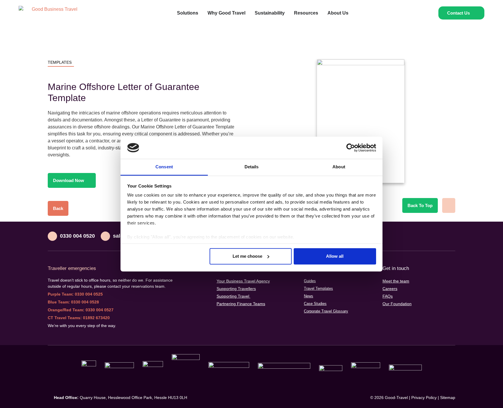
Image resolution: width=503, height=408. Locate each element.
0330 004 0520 (77, 236)
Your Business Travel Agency (243, 281)
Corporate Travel (326, 311)
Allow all (334, 256)
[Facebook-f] (449, 236)
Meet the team (395, 281)
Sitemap (447, 397)
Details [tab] (252, 167)
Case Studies (315, 303)
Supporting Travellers (236, 288)
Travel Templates (318, 288)
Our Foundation (397, 303)
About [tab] (338, 167)
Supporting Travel (233, 296)
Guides (310, 281)
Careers (389, 288)
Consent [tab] (164, 167)
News (308, 296)
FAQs (387, 296)
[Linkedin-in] (426, 236)
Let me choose (247, 256)
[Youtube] (438, 236)
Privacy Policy (424, 397)
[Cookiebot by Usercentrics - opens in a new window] (350, 147)
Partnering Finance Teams (241, 303)
